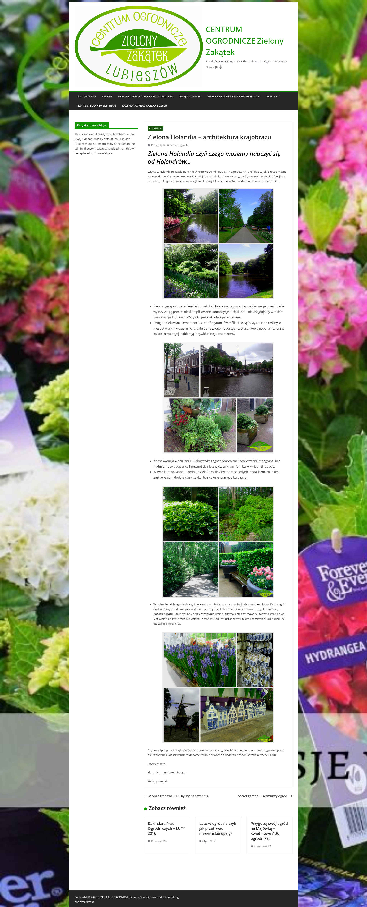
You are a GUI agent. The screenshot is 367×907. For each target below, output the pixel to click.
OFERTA (107, 96)
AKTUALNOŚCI (87, 96)
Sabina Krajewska (179, 145)
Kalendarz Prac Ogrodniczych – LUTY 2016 (166, 828)
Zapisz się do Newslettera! (97, 105)
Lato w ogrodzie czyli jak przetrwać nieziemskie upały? (217, 828)
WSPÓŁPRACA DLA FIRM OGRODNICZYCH (233, 96)
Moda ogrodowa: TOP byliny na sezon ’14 (178, 796)
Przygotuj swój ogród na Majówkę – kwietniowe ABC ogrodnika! (269, 831)
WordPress (87, 902)
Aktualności (155, 128)
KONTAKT (272, 96)
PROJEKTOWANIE (190, 96)
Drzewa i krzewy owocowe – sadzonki (145, 96)
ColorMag (172, 897)
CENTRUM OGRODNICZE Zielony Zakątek (244, 40)
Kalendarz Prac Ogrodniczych (144, 105)
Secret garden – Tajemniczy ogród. (263, 796)
